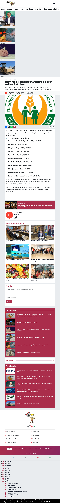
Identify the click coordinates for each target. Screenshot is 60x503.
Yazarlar (7, 469)
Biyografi (7, 474)
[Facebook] (26, 426)
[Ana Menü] (54, 3)
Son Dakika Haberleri (11, 442)
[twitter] (25, 458)
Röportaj (7, 472)
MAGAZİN (38, 9)
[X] (28, 426)
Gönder (9, 301)
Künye (7, 478)
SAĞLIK (44, 9)
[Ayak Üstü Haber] (10, 3)
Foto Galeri (8, 465)
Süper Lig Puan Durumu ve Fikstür (17, 491)
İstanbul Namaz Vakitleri (13, 435)
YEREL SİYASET (29, 9)
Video (7, 467)
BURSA (3, 9)
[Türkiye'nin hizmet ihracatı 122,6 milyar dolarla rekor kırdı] (17, 232)
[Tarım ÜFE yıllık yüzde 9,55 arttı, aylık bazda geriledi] (17, 270)
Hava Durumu (36, 431)
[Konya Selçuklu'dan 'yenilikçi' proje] (17, 251)
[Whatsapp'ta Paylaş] (11, 127)
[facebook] (13, 458)
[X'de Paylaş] (9, 127)
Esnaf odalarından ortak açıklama (39, 240)
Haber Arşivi (35, 442)
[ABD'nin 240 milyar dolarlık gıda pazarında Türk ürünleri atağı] (42, 270)
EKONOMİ (14, 79)
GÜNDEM (9, 9)
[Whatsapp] (34, 426)
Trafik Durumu (35, 435)
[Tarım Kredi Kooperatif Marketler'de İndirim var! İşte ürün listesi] (30, 110)
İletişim (7, 480)
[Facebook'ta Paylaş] (6, 127)
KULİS (50, 9)
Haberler (7, 79)
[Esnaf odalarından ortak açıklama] (42, 232)
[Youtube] (31, 426)
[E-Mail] (15, 217)
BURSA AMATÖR (18, 9)
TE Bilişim (33, 453)
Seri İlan (7, 470)
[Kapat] (59, 500)
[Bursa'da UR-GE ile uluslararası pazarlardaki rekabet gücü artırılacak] (42, 251)
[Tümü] (53, 360)
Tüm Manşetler (36, 438)
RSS (10, 448)
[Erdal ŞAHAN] (9, 215)
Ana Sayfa (8, 461)
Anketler (7, 476)
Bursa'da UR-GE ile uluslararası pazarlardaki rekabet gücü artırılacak (42, 260)
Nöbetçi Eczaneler (10, 431)
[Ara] (52, 3)
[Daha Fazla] (14, 127)
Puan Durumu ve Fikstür (12, 438)
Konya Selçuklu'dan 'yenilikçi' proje (15, 259)
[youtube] (37, 458)
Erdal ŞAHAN (18, 214)
